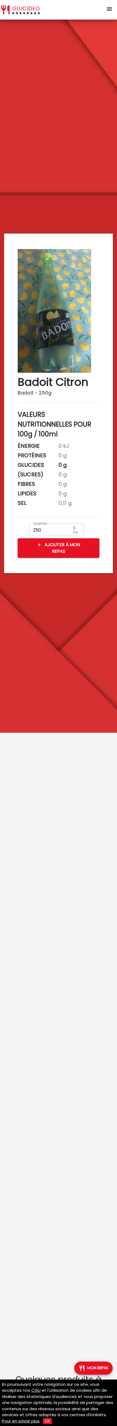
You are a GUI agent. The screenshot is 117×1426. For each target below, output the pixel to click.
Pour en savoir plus (20, 1421)
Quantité (40, 523)
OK (47, 1421)
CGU (36, 1390)
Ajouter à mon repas (58, 548)
